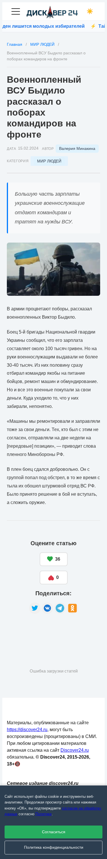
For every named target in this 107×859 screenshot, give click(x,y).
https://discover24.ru (27, 729)
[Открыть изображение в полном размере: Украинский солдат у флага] (53, 269)
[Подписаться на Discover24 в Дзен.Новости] (28, 632)
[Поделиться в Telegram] (60, 608)
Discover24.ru (74, 750)
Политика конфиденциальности (53, 847)
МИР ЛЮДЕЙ (49, 161)
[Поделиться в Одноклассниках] (72, 608)
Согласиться (53, 832)
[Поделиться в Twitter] (35, 608)
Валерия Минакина (77, 148)
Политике (43, 814)
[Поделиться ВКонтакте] (47, 608)
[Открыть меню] (15, 11)
